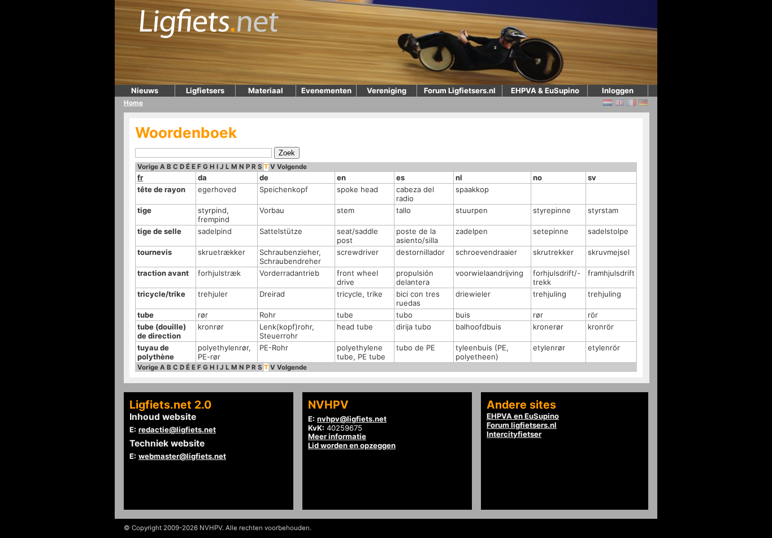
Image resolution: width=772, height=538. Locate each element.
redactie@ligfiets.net (177, 429)
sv (592, 177)
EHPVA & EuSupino (545, 90)
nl (459, 177)
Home (133, 103)
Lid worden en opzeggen (352, 445)
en (341, 177)
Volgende (292, 167)
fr (140, 177)
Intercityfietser (514, 434)
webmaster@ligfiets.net (182, 456)
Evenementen (326, 90)
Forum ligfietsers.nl (522, 424)
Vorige (147, 167)
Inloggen (618, 90)
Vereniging (386, 90)
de (263, 177)
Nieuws (144, 90)
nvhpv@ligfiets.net (352, 418)
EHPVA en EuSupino (523, 415)
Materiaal (265, 90)
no (537, 177)
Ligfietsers (205, 90)
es (400, 177)
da (202, 177)
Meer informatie (337, 436)
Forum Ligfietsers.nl (460, 90)
